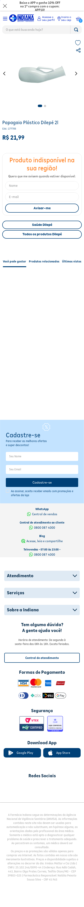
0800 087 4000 (44, 518)
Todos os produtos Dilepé (42, 234)
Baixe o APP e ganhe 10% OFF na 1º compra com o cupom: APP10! (39, 6)
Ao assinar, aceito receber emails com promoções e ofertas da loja (42, 483)
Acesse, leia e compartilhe (44, 531)
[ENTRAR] (46, 18)
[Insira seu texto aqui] (18, 776)
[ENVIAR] (42, 208)
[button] (79, 51)
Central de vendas (44, 504)
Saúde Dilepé (42, 225)
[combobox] (42, 30)
